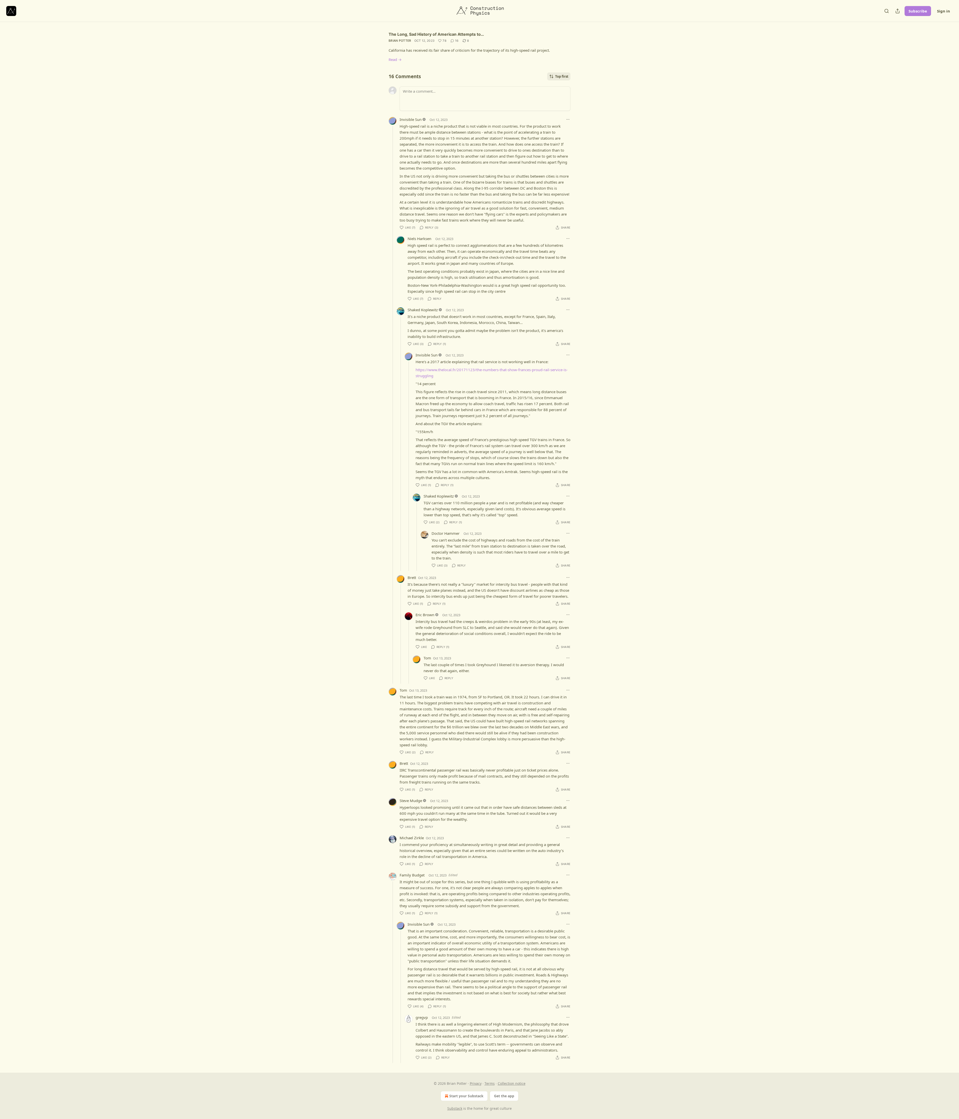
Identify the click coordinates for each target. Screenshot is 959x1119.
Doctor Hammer (446, 533)
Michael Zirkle (412, 837)
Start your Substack (466, 1096)
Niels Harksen (419, 238)
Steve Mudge (411, 800)
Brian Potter (400, 40)
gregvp (422, 1017)
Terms (489, 1083)
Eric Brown (425, 614)
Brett (412, 577)
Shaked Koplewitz (423, 309)
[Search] (887, 11)
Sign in (943, 10)
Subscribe (918, 10)
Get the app (504, 1096)
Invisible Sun (411, 119)
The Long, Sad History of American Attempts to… (436, 34)
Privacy (475, 1083)
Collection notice (511, 1083)
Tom (427, 657)
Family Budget (412, 874)
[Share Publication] (898, 11)
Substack (454, 1108)
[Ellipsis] (568, 119)
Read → (395, 59)
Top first (561, 76)
